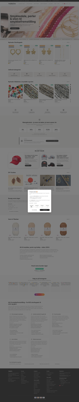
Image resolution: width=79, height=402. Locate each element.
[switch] (32, 206)
